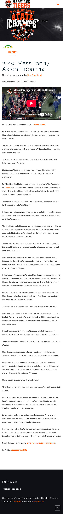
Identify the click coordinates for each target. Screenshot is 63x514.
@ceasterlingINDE (19, 450)
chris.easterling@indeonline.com (41, 443)
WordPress (38, 501)
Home (25, 25)
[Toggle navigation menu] (58, 4)
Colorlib (17, 501)
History (12, 52)
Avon (8, 187)
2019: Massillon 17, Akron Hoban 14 (26, 66)
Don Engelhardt (34, 75)
